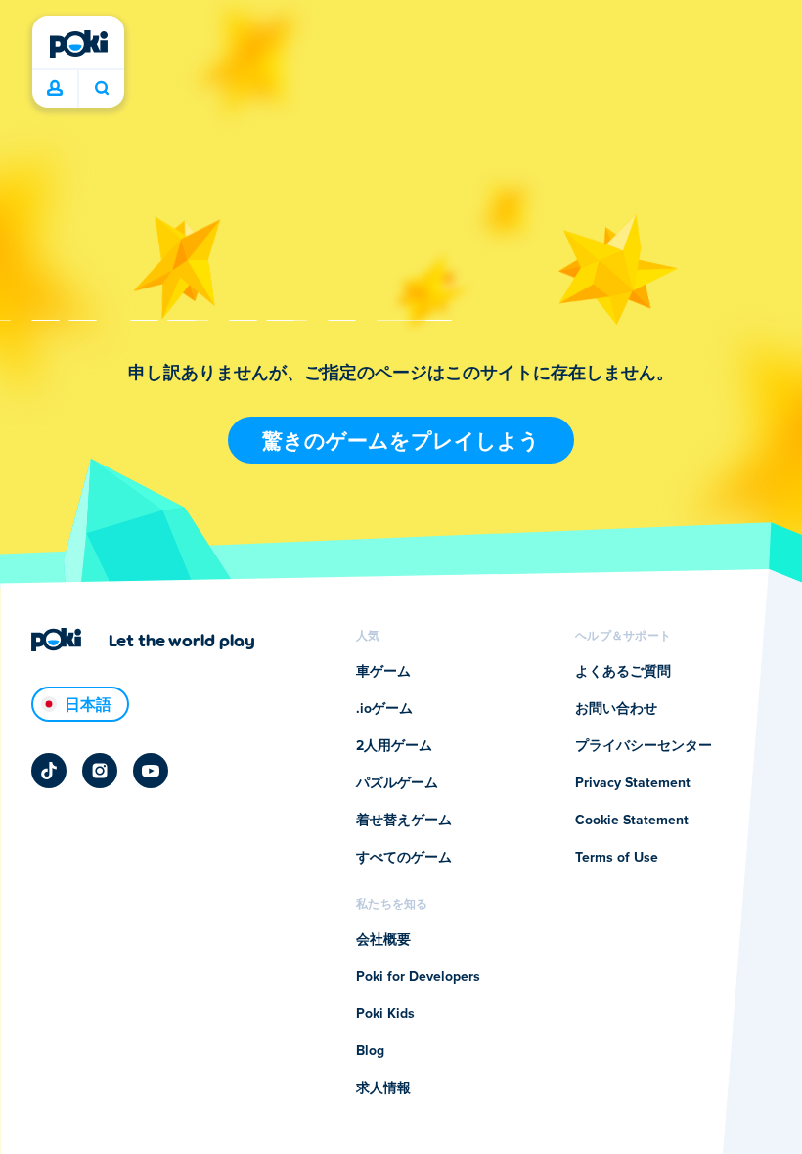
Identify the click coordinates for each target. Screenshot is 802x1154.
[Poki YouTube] (150, 770)
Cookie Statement (632, 820)
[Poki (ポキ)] (78, 44)
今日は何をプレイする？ (101, 89)
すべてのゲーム (404, 858)
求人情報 (383, 1088)
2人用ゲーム (394, 746)
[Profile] (54, 89)
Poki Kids (385, 1014)
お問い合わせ (616, 709)
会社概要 (383, 940)
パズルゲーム (397, 783)
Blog (370, 1051)
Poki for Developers (418, 977)
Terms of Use (616, 858)
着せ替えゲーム (404, 820)
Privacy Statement (633, 783)
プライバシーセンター (643, 746)
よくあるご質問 (623, 672)
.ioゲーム (384, 709)
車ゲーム (383, 672)
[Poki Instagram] (99, 770)
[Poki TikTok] (49, 770)
